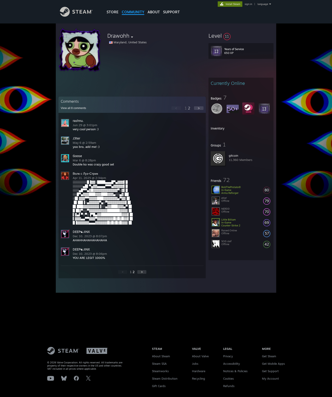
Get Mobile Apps (273, 363)
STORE (113, 12)
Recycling (198, 378)
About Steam (161, 356)
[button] (241, 35)
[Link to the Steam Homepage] (76, 15)
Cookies (228, 378)
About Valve (200, 356)
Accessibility (231, 363)
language (262, 4)
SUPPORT (171, 12)
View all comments (73, 108)
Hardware (198, 371)
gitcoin (233, 155)
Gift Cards (159, 386)
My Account (270, 378)
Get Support (270, 371)
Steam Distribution (165, 378)
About (153, 12)
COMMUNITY (133, 12)
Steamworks (160, 371)
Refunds (228, 386)
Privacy (228, 356)
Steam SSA (159, 363)
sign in (248, 4)
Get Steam (269, 356)
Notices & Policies (235, 371)
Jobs (195, 363)
